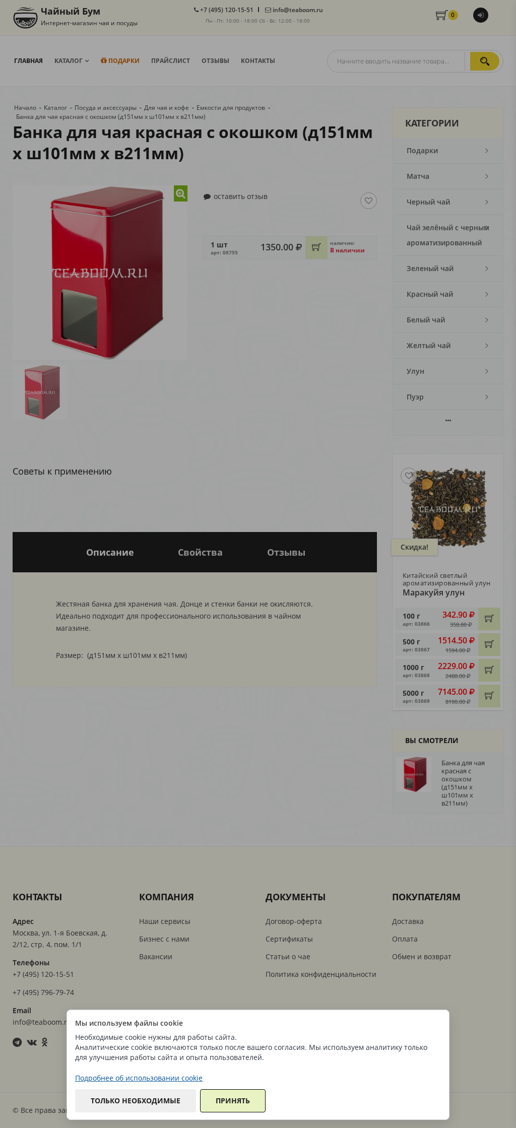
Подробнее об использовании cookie (139, 1078)
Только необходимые (135, 1100)
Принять (233, 1100)
